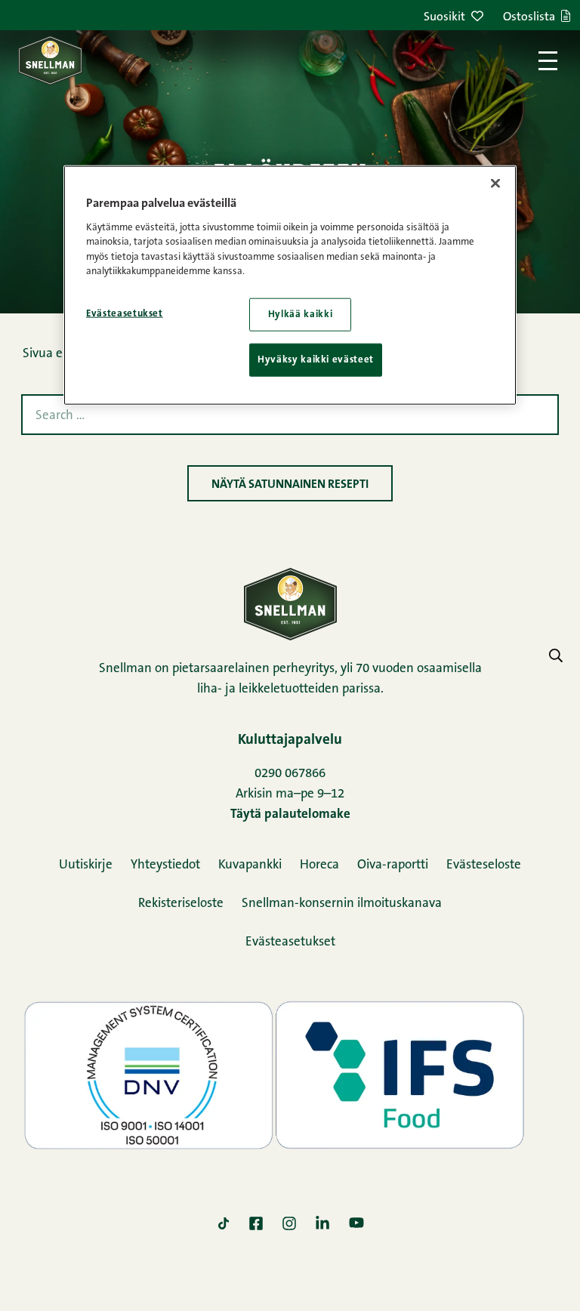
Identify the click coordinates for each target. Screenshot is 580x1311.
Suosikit (444, 17)
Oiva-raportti (392, 865)
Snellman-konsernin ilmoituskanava (342, 903)
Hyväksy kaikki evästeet (316, 360)
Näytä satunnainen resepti (290, 485)
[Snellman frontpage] (50, 60)
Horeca (319, 865)
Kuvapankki (250, 865)
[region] (290, 285)
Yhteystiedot (165, 865)
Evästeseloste (483, 865)
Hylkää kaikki (300, 314)
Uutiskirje (86, 865)
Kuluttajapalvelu (290, 740)
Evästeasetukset (290, 942)
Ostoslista (529, 17)
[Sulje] (495, 183)
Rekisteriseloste (181, 903)
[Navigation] (548, 61)
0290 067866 (290, 773)
